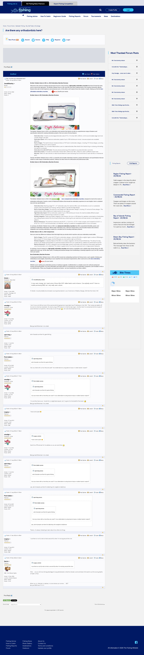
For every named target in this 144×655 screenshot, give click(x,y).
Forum (85, 16)
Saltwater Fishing (20, 26)
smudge (7, 305)
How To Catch (45, 16)
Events (38, 40)
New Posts (12, 40)
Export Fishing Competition (63, 4)
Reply (102, 78)
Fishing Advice (32, 16)
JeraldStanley (9, 83)
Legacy (6, 412)
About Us (41, 641)
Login (128, 10)
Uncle (6, 278)
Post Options (83, 78)
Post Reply (7, 67)
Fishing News (27, 641)
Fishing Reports (75, 16)
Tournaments (96, 16)
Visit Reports (133, 163)
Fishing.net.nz (12, 4)
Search (27, 40)
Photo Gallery (27, 643)
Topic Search (87, 74)
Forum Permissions (99, 604)
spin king (7, 335)
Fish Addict (8, 357)
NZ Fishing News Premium (35, 4)
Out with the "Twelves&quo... (120, 66)
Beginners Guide (59, 16)
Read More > (126, 184)
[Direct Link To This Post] (5, 78)
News (106, 16)
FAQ (47, 40)
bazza (6, 561)
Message (35, 74)
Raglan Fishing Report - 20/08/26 (122, 175)
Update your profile (45, 648)
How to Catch (10, 643)
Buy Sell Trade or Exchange (33, 26)
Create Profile (113, 10)
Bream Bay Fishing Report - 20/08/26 (124, 238)
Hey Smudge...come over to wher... (121, 73)
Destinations (115, 16)
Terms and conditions (45, 646)
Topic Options (96, 74)
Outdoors (26, 648)
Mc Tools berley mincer (118, 60)
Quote (97, 78)
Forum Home (10, 26)
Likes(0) (91, 78)
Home (4, 26)
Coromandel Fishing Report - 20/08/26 (124, 196)
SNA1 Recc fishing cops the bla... (121, 105)
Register (57, 40)
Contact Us (42, 643)
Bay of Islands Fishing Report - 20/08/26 (122, 217)
